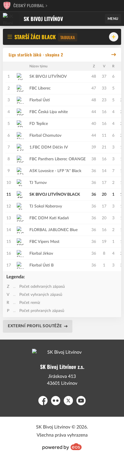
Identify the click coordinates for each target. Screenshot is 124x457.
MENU (113, 18)
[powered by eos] (62, 446)
